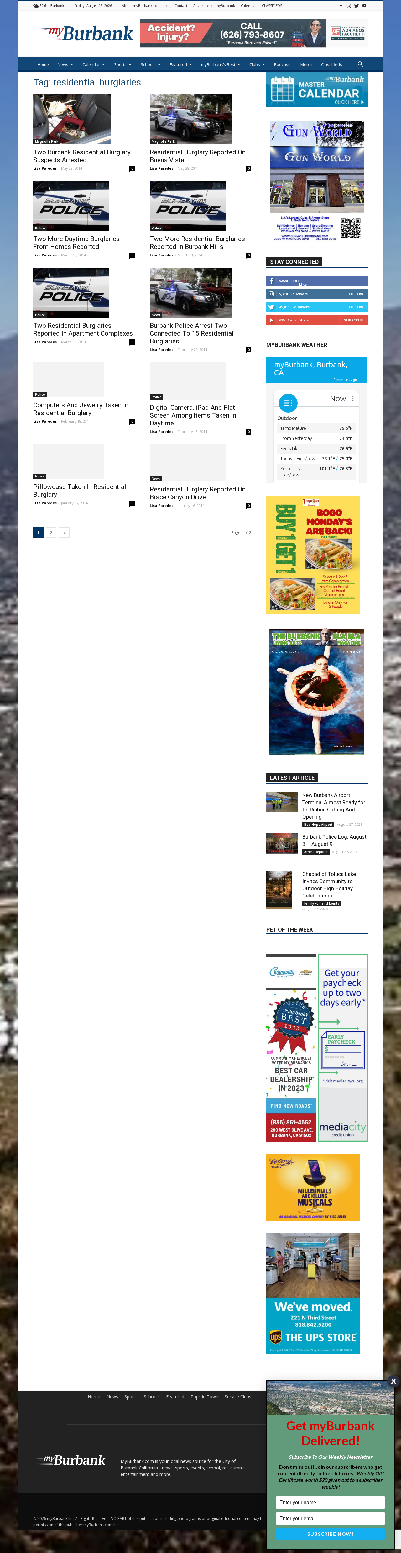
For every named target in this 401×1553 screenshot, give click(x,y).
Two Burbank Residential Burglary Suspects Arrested (82, 156)
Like (303, 284)
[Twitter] (356, 5)
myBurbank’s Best (218, 64)
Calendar (248, 5)
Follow (356, 294)
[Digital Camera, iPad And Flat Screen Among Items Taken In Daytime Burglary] (200, 381)
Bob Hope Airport (318, 772)
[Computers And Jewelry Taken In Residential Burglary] (84, 379)
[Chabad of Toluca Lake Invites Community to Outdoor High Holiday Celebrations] (282, 837)
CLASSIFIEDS (272, 5)
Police (40, 228)
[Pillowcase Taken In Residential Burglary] (84, 461)
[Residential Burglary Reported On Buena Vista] (200, 119)
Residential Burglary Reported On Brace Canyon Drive (198, 493)
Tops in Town (204, 1410)
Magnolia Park (46, 141)
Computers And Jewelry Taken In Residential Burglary (80, 409)
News (63, 64)
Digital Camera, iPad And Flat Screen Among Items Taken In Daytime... (193, 415)
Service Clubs (238, 1410)
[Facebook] (340, 5)
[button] (360, 65)
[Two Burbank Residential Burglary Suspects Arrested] (84, 119)
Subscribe (353, 320)
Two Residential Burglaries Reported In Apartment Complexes (83, 329)
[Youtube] (364, 5)
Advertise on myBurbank (214, 5)
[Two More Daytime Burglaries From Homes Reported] (84, 206)
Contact (180, 5)
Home (43, 64)
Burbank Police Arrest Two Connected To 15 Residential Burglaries (192, 333)
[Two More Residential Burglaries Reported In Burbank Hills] (200, 206)
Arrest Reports (316, 799)
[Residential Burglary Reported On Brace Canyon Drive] (200, 463)
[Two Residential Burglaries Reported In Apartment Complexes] (84, 293)
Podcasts (283, 64)
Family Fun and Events (321, 851)
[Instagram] (348, 5)
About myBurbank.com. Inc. (145, 5)
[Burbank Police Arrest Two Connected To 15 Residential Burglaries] (200, 293)
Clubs (254, 64)
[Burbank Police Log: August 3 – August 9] (282, 791)
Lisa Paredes (45, 168)
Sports (120, 64)
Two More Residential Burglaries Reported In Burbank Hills (197, 242)
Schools (148, 64)
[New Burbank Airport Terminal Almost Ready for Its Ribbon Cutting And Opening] (282, 749)
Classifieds (331, 64)
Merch (306, 64)
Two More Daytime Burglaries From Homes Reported (76, 242)
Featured (178, 64)
